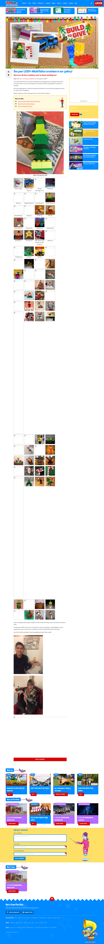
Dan (30, 923)
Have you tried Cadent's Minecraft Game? (29, 101)
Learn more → (12, 824)
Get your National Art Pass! (25, 106)
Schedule (12, 923)
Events (65, 3)
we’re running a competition (27, 79)
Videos (34, 3)
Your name (17, 844)
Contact (71, 3)
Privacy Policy (30, 927)
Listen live (75, 114)
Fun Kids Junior (43, 923)
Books (53, 3)
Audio (24, 918)
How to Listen (19, 923)
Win (30, 3)
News (16, 918)
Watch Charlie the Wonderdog (26, 104)
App (76, 3)
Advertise (19, 927)
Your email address (19, 851)
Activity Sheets (43, 918)
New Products (56, 918)
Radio (24, 3)
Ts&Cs (24, 927)
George (26, 923)
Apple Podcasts (14, 912)
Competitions (34, 918)
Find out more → (61, 794)
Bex (33, 923)
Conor (36, 923)
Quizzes (48, 3)
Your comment (18, 833)
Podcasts (40, 3)
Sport (20, 918)
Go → (9, 794)
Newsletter (28, 912)
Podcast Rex (53, 927)
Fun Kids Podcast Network (42, 927)
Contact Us (13, 927)
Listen (98, 3)
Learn (58, 3)
